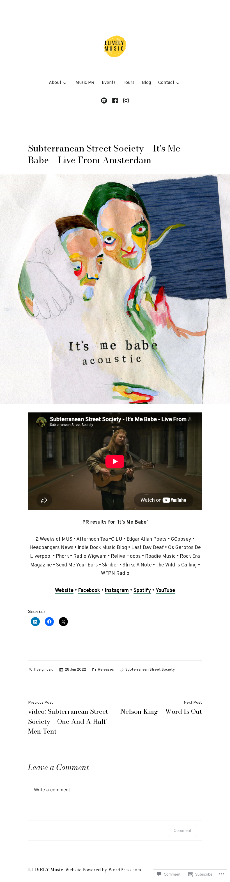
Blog (146, 83)
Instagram (117, 590)
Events (109, 83)
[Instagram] (125, 101)
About (55, 83)
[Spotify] (105, 101)
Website (64, 590)
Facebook (89, 590)
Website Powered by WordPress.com (103, 869)
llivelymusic (43, 669)
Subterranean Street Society (150, 669)
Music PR (84, 83)
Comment (182, 830)
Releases (106, 669)
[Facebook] (114, 101)
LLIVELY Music (45, 869)
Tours (128, 83)
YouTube (165, 590)
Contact (166, 83)
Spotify (142, 590)
